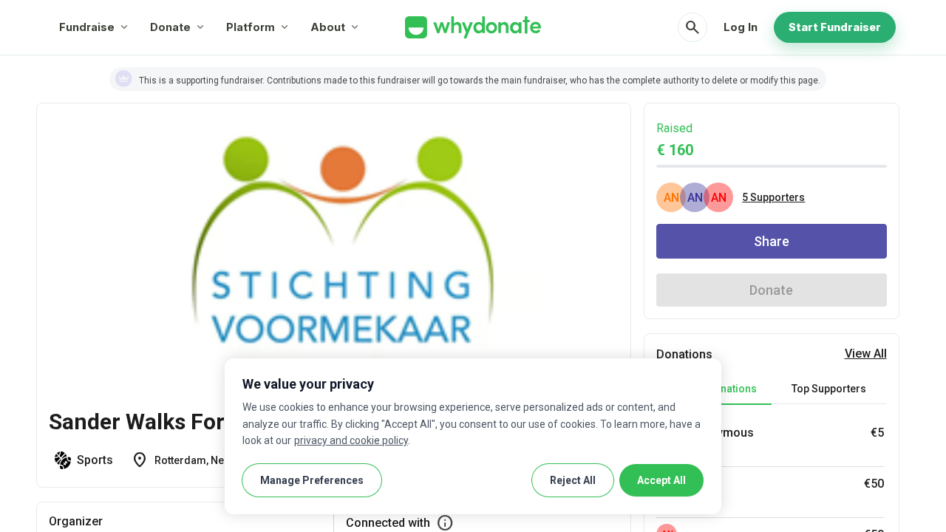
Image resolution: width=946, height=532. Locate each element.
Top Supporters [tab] (829, 389)
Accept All (661, 480)
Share (771, 241)
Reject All (573, 480)
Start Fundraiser (835, 27)
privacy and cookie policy (351, 440)
